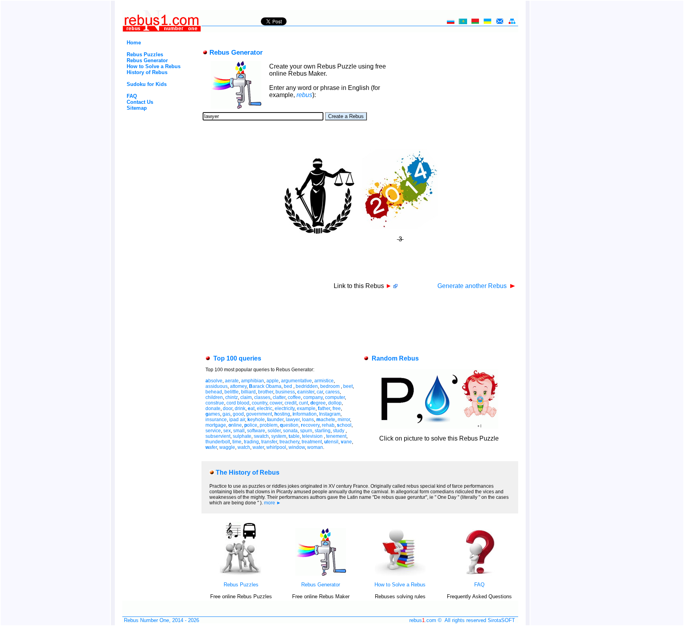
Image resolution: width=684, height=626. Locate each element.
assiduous (216, 386)
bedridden (307, 386)
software (256, 430)
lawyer (293, 419)
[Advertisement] (148, 144)
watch (244, 447)
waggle (227, 447)
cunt (303, 403)
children (214, 397)
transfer (269, 442)
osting (282, 414)
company (313, 397)
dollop (335, 403)
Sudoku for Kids (147, 84)
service (213, 430)
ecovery (310, 425)
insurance (216, 419)
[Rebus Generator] (320, 574)
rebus (304, 95)
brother (265, 392)
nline (235, 425)
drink (240, 408)
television (313, 436)
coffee (294, 397)
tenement (336, 436)
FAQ (132, 96)
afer (211, 447)
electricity (284, 408)
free (336, 408)
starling (323, 430)
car (320, 392)
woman (315, 447)
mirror (344, 419)
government (259, 414)
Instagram (329, 414)
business (285, 392)
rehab (328, 425)
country (259, 403)
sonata (290, 430)
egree (318, 403)
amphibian (252, 381)
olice (250, 425)
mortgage (215, 425)
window (297, 447)
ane (346, 442)
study (339, 430)
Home (134, 43)
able (294, 436)
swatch (261, 436)
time (236, 442)
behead (213, 392)
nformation (305, 414)
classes (262, 397)
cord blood (237, 403)
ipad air (237, 419)
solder (274, 430)
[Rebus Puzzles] (241, 574)
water (258, 447)
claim (246, 397)
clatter (279, 397)
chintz (231, 397)
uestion (289, 425)
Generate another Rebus (472, 285)
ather (324, 408)
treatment (312, 442)
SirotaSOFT (501, 620)
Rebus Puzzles (145, 54)
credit (290, 403)
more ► (272, 503)
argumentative (296, 381)
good (238, 414)
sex (227, 430)
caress (332, 392)
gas (226, 414)
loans (308, 419)
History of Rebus (147, 72)
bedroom (330, 386)
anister (305, 392)
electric (264, 408)
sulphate (242, 436)
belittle (231, 392)
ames (212, 414)
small (239, 430)
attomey (238, 386)
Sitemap (137, 108)
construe (214, 403)
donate (212, 408)
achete (325, 419)
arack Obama (265, 386)
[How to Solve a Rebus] (400, 574)
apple (272, 381)
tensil (331, 442)
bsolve (213, 381)
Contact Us (140, 102)
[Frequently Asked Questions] (479, 574)
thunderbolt (217, 442)
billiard (248, 392)
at (251, 408)
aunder (275, 419)
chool (344, 425)
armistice (324, 381)
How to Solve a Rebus (154, 66)
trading (251, 442)
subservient (217, 436)
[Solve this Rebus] (439, 426)
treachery (289, 442)
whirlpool (276, 447)
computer (335, 397)
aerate (232, 381)
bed (288, 386)
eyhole (256, 419)
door (227, 408)
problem (268, 425)
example (306, 408)
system (278, 436)
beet (348, 386)
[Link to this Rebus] (395, 285)
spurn (306, 430)
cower (276, 403)
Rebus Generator (147, 60)
